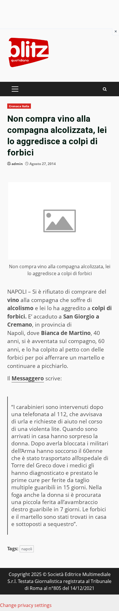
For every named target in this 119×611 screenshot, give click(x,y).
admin (17, 163)
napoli (26, 548)
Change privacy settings (26, 605)
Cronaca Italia (19, 106)
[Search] (105, 89)
